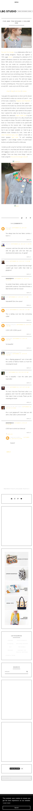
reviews (24, 91)
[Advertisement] (16, 526)
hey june (9, 227)
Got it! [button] (17, 807)
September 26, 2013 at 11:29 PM (20, 261)
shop (8, 91)
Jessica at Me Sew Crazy (14, 406)
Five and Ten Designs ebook (19, 157)
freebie (10, 650)
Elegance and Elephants (23, 101)
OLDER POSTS (23, 489)
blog (12, 91)
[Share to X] (21, 218)
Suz (7, 372)
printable (22, 647)
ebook (10, 57)
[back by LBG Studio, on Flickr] (16, 206)
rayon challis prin (21, 115)
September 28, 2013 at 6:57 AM (19, 372)
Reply (29, 239)
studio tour (10, 655)
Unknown (9, 338)
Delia (7, 309)
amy (7, 297)
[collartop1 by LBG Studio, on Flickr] (16, 161)
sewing (10, 640)
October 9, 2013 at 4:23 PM (19, 438)
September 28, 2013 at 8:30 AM (20, 387)
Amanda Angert (11, 324)
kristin (8, 244)
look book (18, 91)
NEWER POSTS (10, 489)
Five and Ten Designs (7, 52)
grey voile (15, 137)
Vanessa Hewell (15, 437)
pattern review (22, 643)
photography (22, 640)
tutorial (10, 643)
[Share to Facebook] (25, 218)
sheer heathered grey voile (10, 135)
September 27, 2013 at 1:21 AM (20, 309)
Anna (7, 261)
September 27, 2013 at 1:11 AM (18, 297)
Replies (10, 434)
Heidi (7, 387)
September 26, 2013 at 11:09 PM (21, 244)
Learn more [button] (6, 803)
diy (10, 647)
